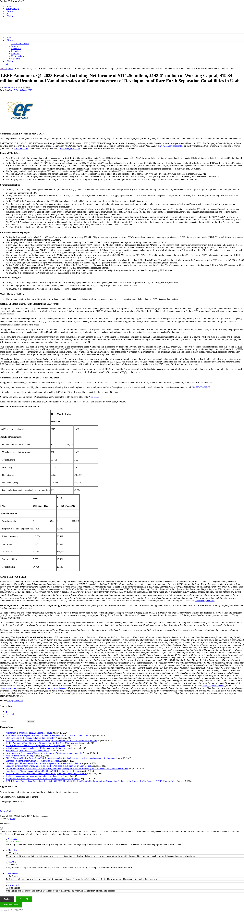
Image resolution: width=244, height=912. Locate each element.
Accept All (24, 899)
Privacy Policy (12, 8)
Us (7, 13)
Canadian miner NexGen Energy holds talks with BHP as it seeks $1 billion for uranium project (48, 766)
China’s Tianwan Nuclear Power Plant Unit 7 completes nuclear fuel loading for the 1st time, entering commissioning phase (61, 758)
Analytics (12, 862)
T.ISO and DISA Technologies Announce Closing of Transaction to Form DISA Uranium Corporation (51, 740)
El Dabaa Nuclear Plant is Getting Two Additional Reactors (32, 761)
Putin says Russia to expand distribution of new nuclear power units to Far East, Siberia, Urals (47, 735)
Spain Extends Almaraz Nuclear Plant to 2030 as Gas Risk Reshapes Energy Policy (43, 778)
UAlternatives (17, 56)
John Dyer (8, 87)
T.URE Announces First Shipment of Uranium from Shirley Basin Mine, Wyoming (43, 743)
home (3, 68)
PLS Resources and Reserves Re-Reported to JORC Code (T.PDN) (36, 745)
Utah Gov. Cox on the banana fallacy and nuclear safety (30, 738)
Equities (9, 68)
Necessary (12, 839)
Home (8, 6)
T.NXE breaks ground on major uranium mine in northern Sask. (34, 776)
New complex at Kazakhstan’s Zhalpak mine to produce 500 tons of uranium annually (44, 753)
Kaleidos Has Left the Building (19, 755)
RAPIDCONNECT (201, 387)
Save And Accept (11, 905)
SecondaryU (16, 51)
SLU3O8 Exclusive (20, 43)
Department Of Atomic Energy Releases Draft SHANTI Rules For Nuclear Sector (42, 771)
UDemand (16, 48)
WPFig (13, 818)
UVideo (9, 16)
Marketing (12, 850)
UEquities (15, 58)
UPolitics (15, 53)
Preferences (13, 873)
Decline (7, 899)
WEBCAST (93, 397)
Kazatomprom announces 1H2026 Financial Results (29, 733)
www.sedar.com (21, 148)
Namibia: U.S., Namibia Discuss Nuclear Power (27, 750)
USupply (15, 46)
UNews (9, 11)
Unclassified (13, 885)
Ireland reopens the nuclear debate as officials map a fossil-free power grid (39, 748)
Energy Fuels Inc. (15, 700)
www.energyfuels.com (70, 148)
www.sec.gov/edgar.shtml (171, 146)
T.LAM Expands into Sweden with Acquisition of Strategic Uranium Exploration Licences (46, 773)
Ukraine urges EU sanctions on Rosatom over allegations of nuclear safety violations (43, 763)
